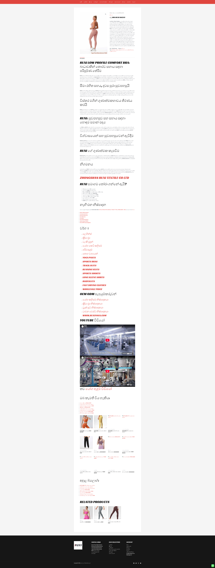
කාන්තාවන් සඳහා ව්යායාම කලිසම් (86, 494)
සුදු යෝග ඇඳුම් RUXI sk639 (85, 492)
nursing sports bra (84, 214)
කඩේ (133, 209)
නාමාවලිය (93, 553)
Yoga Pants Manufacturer (96, 549)
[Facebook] (133, 563)
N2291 (121, 209)
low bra (113, 49)
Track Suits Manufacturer (96, 547)
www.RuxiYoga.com (94, 315)
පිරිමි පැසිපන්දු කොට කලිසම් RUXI (86, 491)
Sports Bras (90, 261)
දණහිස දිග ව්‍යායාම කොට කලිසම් (86, 486)
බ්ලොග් (133, 1)
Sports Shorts (91, 273)
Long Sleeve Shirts (93, 277)
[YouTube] (140, 563)
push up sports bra (84, 215)
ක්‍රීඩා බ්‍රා (90, 1)
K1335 (103, 209)
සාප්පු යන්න (128, 546)
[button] (106, 14)
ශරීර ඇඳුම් (111, 1)
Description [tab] (82, 58)
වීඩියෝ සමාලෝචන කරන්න (114, 549)
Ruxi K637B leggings (84, 219)
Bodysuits (89, 281)
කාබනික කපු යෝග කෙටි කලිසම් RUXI (87, 495)
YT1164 (115, 209)
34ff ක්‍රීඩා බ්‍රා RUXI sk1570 (85, 407)
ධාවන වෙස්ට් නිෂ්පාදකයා (95, 311)
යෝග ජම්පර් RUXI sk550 (85, 489)
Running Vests (91, 269)
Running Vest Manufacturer (97, 546)
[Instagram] (138, 563)
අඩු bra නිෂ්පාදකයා (130, 49)
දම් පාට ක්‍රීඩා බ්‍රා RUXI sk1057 (85, 403)
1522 (125, 209)
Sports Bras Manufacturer (96, 544)
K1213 (100, 209)
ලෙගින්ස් (85, 1)
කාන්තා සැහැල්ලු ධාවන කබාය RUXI (87, 405)
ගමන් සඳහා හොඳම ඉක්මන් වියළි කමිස (87, 488)
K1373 (106, 209)
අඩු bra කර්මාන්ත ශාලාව (122, 49)
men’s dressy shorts (84, 221)
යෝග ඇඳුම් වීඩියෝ (98, 389)
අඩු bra (116, 49)
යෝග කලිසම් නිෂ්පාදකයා (95, 299)
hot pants (82, 218)
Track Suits (89, 265)
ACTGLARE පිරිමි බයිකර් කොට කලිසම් (87, 485)
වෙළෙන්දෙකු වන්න (95, 552)
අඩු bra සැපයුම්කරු (113, 51)
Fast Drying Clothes (94, 285)
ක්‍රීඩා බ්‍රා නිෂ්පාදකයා (92, 303)
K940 (119, 209)
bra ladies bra (82, 216)
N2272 (109, 209)
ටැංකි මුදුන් (96, 1)
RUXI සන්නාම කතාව (95, 550)
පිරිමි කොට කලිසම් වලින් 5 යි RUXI (87, 413)
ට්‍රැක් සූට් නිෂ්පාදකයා (93, 307)
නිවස (127, 544)
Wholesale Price (92, 289)
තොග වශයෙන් (117, 1)
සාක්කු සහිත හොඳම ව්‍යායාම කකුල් (86, 408)
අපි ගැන (123, 1)
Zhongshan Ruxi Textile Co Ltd (104, 178)
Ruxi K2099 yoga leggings (85, 222)
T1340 (112, 209)
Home (111, 12)
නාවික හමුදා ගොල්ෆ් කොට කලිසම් (86, 404)
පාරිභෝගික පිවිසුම (130, 552)
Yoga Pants (89, 257)
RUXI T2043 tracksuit (84, 212)
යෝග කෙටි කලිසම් (103, 1)
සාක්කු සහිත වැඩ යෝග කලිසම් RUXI (87, 410)
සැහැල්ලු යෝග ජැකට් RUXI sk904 (86, 411)
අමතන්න (129, 1)
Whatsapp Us (129, 554)
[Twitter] (136, 563)
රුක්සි (81, 1)
